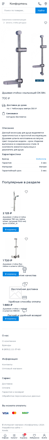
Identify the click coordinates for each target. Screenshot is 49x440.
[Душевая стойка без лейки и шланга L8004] (15, 248)
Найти (41, 10)
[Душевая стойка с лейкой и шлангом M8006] (15, 292)
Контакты (7, 364)
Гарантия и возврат (13, 392)
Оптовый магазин (12, 368)
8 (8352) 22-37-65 (11, 349)
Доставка (7, 383)
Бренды (6, 345)
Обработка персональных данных (21, 396)
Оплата (6, 387)
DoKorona (41, 159)
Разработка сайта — (12, 429)
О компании (9, 341)
